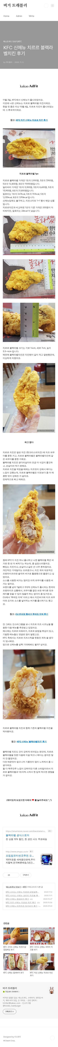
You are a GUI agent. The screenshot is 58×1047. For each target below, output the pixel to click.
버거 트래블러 (15, 6)
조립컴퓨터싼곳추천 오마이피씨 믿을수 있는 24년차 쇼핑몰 (20, 855)
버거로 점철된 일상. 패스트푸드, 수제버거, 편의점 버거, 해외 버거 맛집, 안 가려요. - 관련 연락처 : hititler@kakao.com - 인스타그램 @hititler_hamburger (23, 1002)
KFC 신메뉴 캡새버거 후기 (17, 899)
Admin (19, 16)
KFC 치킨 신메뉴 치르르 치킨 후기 (21, 902)
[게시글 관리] (16, 875)
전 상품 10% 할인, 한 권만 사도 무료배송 (26, 839)
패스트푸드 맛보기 (13, 887)
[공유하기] (12, 875)
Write (31, 16)
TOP (52, 1038)
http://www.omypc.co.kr (17, 851)
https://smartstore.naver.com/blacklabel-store (26, 831)
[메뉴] (52, 5)
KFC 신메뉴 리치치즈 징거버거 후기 (21, 906)
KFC (25, 887)
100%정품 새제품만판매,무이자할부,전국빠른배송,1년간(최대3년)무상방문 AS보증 (20, 861)
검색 (46, 6)
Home (6, 16)
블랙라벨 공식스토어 (17, 835)
